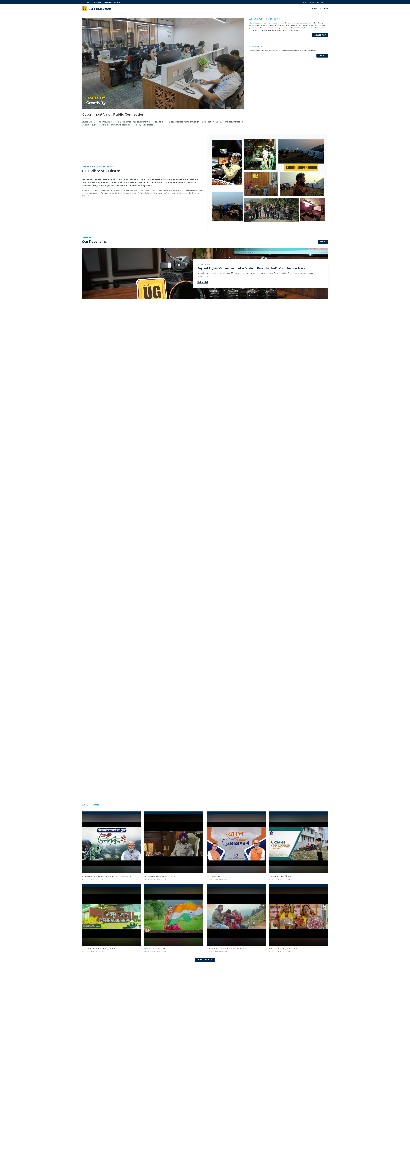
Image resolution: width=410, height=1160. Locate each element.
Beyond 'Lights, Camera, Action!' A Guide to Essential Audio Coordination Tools (251, 268)
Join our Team (320, 35)
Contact (324, 8)
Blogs (314, 8)
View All (323, 242)
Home (88, 2)
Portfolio (97, 2)
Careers (116, 2)
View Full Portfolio (205, 959)
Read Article (202, 282)
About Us (107, 2)
